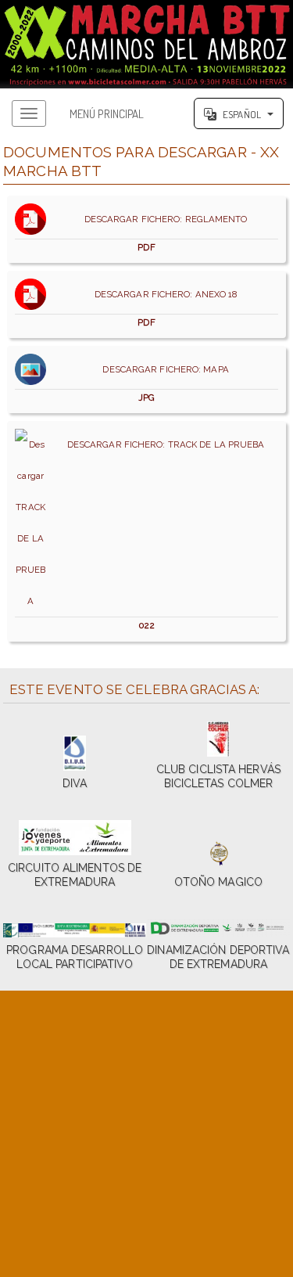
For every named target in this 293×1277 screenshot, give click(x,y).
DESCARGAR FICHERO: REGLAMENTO (162, 233)
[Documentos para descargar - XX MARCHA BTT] (146, 44)
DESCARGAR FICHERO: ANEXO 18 (163, 308)
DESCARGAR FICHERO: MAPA (162, 383)
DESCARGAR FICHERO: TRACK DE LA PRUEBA (162, 535)
